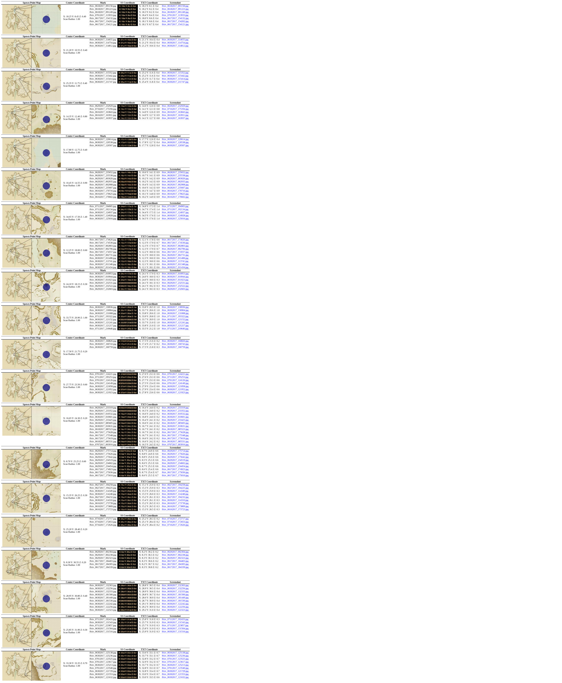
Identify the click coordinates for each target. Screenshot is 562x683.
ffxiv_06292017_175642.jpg (175, 457)
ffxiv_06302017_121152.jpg (175, 319)
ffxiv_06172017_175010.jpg (175, 475)
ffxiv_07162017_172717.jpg (175, 518)
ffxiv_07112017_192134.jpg (175, 209)
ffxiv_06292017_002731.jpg (175, 255)
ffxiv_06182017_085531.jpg (175, 441)
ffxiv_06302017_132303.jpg (175, 585)
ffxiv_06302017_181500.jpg (175, 594)
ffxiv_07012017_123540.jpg (175, 668)
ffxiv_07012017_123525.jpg (175, 659)
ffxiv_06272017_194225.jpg (175, 488)
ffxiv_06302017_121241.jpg (175, 322)
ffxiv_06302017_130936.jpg (175, 307)
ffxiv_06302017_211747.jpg (175, 82)
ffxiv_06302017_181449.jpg (175, 597)
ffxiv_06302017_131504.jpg (175, 628)
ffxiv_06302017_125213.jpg (175, 665)
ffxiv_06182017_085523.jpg (175, 429)
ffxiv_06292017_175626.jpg (175, 454)
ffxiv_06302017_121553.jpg (175, 674)
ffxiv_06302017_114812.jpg (175, 45)
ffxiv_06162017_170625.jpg (175, 194)
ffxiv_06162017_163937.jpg (175, 118)
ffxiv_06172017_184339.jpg (175, 567)
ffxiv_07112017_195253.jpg (175, 377)
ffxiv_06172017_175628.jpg (175, 432)
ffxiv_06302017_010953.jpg (175, 273)
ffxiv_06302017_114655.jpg (175, 39)
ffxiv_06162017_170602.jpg (175, 197)
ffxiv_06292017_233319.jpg (175, 407)
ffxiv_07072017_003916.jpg (175, 444)
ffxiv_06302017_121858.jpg (175, 386)
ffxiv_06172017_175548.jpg (175, 435)
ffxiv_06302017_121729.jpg (175, 671)
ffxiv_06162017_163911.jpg (175, 115)
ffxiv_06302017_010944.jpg (175, 276)
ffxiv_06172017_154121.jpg (175, 24)
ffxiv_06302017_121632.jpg (175, 677)
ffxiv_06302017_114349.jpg (175, 491)
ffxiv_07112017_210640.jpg (175, 328)
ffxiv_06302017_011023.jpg (175, 279)
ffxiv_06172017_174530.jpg (175, 242)
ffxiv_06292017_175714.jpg (175, 451)
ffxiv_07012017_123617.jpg (175, 662)
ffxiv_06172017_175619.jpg (175, 438)
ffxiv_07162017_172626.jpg (175, 525)
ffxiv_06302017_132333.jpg (175, 591)
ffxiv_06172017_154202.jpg (175, 21)
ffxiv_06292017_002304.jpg (175, 552)
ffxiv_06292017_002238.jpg (175, 555)
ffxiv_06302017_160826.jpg (175, 341)
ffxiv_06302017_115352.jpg (175, 72)
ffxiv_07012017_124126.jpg (175, 380)
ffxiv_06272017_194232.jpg (175, 497)
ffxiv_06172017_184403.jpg (175, 561)
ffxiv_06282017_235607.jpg (175, 187)
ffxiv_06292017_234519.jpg (175, 460)
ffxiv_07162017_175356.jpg (175, 109)
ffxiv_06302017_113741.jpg (175, 261)
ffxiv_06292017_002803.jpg (175, 246)
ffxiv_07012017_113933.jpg (175, 15)
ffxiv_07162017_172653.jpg (175, 522)
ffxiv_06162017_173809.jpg (175, 506)
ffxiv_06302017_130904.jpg (175, 310)
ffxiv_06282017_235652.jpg (175, 172)
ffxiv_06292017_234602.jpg (175, 463)
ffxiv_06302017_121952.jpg (175, 389)
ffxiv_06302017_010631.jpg (175, 426)
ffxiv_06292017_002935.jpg (175, 181)
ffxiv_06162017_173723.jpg (175, 509)
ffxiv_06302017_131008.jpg (175, 313)
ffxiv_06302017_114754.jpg (175, 42)
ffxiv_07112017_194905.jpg (175, 206)
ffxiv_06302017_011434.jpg (175, 267)
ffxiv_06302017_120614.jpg (175, 139)
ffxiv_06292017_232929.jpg (175, 106)
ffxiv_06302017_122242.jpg (175, 604)
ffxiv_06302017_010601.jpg (175, 417)
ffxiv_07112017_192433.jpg (175, 619)
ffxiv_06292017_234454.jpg (175, 466)
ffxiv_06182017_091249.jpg (175, 12)
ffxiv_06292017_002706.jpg (175, 249)
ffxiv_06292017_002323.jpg (175, 558)
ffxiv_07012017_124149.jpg (175, 383)
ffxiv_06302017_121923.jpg (175, 392)
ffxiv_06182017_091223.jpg (175, 9)
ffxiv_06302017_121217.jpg (175, 325)
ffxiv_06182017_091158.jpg (175, 6)
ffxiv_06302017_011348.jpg (175, 264)
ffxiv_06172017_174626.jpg (175, 239)
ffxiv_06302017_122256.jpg (175, 607)
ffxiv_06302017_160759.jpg (175, 347)
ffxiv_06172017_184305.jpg (175, 564)
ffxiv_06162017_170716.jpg (175, 191)
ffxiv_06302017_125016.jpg (175, 218)
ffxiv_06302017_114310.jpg (175, 500)
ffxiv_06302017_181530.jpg (175, 600)
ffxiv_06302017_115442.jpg (175, 75)
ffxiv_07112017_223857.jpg (175, 625)
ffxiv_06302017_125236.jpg (175, 655)
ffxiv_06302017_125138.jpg (175, 652)
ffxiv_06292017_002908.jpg (175, 184)
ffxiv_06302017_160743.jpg (175, 344)
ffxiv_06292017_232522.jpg (175, 286)
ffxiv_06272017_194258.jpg (175, 485)
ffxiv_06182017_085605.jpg (175, 423)
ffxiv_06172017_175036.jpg (175, 472)
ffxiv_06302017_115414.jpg (175, 79)
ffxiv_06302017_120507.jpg (175, 145)
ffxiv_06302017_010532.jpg (175, 414)
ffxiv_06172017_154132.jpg (175, 18)
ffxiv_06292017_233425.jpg (175, 420)
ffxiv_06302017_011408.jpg (175, 258)
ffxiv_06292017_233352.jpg (175, 410)
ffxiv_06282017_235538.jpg (175, 175)
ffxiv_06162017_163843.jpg (175, 112)
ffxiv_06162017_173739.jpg (175, 503)
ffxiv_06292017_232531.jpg (175, 283)
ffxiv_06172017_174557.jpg (175, 252)
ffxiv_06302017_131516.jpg (175, 631)
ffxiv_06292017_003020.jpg (175, 178)
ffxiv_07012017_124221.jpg (175, 374)
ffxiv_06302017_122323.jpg (175, 610)
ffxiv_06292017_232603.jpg (175, 289)
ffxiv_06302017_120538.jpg (175, 142)
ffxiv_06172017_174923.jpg (175, 469)
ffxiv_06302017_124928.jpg (175, 215)
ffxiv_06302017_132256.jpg (175, 588)
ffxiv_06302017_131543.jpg (175, 622)
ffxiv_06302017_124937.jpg (175, 212)
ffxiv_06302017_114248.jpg (175, 494)
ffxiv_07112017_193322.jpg (175, 316)
